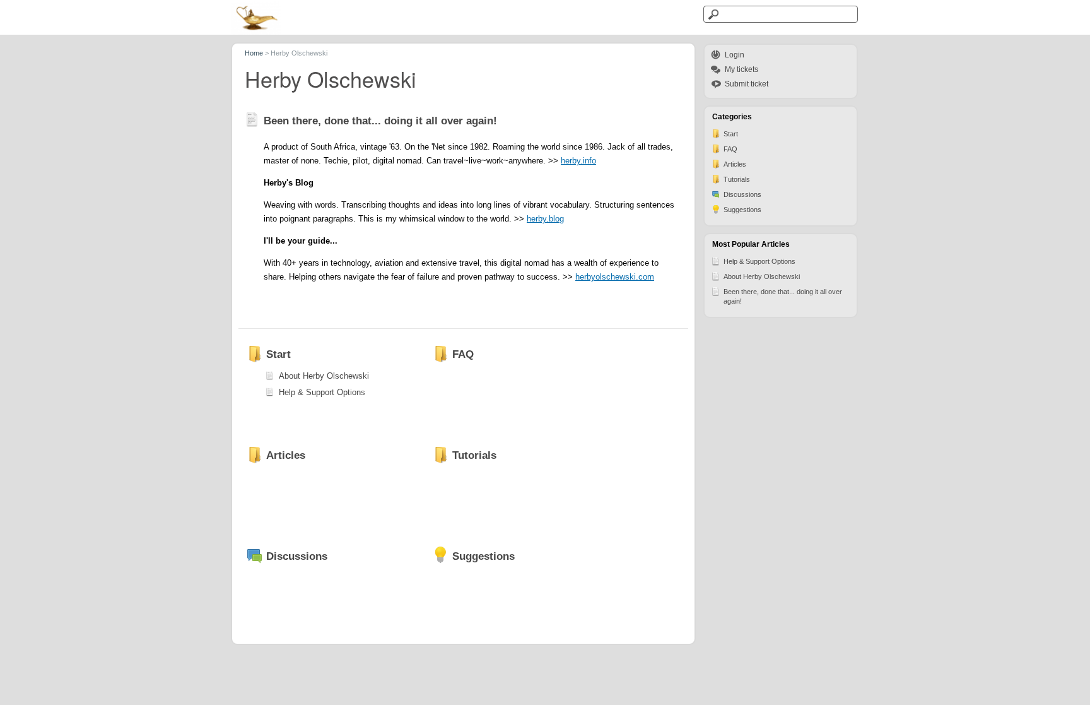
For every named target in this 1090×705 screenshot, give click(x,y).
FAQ (730, 149)
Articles (735, 164)
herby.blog (545, 218)
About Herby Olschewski (762, 276)
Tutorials (737, 179)
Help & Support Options (759, 261)
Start (731, 134)
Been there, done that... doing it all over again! (783, 296)
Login (734, 54)
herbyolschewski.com (614, 276)
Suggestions (742, 209)
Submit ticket (746, 84)
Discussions (742, 194)
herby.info (578, 160)
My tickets (741, 69)
